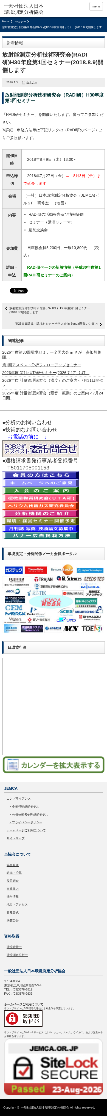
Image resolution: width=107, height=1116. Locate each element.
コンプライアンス (19, 798)
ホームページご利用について (26, 830)
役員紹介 (13, 880)
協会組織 (13, 865)
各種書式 (13, 912)
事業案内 (13, 888)
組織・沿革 (14, 872)
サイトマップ (16, 838)
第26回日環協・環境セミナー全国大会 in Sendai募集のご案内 (56, 323)
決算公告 (13, 920)
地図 (60, 203)
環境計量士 (14, 947)
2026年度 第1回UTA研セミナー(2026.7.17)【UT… (45, 372)
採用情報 (13, 896)
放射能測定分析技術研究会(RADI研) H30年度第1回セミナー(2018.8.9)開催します (49, 310)
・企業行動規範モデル (24, 806)
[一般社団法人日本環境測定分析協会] (25, 9)
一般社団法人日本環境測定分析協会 (45, 1107)
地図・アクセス (17, 904)
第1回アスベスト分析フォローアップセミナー (41, 365)
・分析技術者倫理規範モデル (28, 814)
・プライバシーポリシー (25, 822)
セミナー (20, 21)
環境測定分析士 (17, 955)
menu (96, 6)
